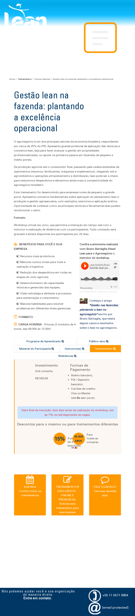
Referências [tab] (66, 356)
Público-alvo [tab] (97, 341)
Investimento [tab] (104, 348)
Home (12, 79)
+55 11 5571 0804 (115, 595)
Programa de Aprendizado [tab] (44, 341)
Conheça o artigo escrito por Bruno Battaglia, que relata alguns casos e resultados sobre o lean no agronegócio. (99, 314)
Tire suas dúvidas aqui (105, 491)
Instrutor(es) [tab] (73, 348)
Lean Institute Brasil (88, 292)
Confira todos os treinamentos (30, 491)
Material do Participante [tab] (35, 348)
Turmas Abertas (42, 79)
